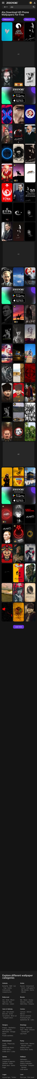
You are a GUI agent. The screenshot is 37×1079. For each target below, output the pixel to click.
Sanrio (32, 990)
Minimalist (5, 1031)
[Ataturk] (7, 76)
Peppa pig (10, 1043)
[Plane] (18, 276)
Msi (21, 1000)
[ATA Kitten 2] (7, 333)
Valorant (5, 1063)
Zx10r (11, 1014)
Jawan (12, 1004)
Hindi (7, 1000)
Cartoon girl (25, 1031)
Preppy (4, 1027)
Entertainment (6, 1041)
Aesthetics (11, 1027)
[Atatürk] (30, 31)
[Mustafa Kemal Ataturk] (7, 392)
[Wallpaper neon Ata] (7, 114)
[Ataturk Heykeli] (30, 353)
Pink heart (30, 1077)
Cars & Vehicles (7, 1009)
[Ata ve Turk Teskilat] (18, 514)
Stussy (31, 1000)
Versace (22, 1002)
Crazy (29, 1045)
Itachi (23, 988)
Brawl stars (6, 1065)
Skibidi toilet (24, 1043)
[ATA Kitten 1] (7, 412)
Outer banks (6, 1049)
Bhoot (12, 1000)
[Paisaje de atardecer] (7, 592)
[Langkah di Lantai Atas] (30, 573)
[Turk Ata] (18, 31)
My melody (25, 990)
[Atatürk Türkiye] (18, 153)
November (23, 1065)
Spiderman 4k (25, 1020)
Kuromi (22, 986)
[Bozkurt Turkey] (7, 192)
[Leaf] (7, 31)
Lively (4, 1043)
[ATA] (7, 573)
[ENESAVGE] (30, 333)
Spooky (23, 1067)
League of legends (8, 1061)
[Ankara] (18, 373)
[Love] (7, 612)
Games (4, 1056)
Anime (22, 983)
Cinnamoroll (30, 986)
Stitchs (29, 1012)
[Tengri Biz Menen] (7, 373)
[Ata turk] (7, 153)
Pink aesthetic (7, 1029)
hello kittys (23, 1004)
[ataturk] (7, 353)
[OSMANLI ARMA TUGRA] (18, 612)
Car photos (6, 1016)
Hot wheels (10, 1012)
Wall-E (4, 1045)
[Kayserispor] (18, 476)
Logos (4, 1074)
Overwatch (6, 1059)
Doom (11, 1063)
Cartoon (22, 1012)
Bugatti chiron (8, 1018)
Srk (3, 1000)
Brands (22, 997)
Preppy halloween (26, 1063)
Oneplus (31, 1004)
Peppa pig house (8, 1047)
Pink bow (23, 1077)
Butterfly (5, 986)
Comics (22, 1009)
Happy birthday (25, 1061)
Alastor (23, 992)
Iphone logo (6, 1077)
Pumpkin (31, 1065)
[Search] (34, 7)
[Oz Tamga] (30, 373)
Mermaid (29, 1027)
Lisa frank (23, 1033)
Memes (32, 1043)
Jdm (3, 1012)
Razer (25, 1000)
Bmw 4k (5, 1014)
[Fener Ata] (30, 114)
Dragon (22, 1027)
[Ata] (18, 76)
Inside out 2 (6, 1051)
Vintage (12, 1031)
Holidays (23, 1056)
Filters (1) (28, 19)
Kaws (4, 1033)
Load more (18, 627)
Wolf (10, 986)
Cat (14, 986)
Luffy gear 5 (30, 988)
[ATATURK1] (18, 553)
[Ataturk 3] (18, 212)
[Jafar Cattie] (7, 553)
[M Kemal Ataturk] (18, 333)
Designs (5, 1025)
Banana (23, 1045)
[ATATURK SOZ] (30, 514)
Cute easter (24, 1069)
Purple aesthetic (7, 1035)
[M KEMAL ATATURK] (18, 592)
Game (13, 1065)
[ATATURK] (30, 76)
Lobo (32, 1020)
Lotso (13, 1051)
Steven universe (25, 1016)
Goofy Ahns (24, 1049)
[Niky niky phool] (30, 431)
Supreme (30, 1002)
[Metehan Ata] (7, 476)
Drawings (23, 1025)
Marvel (22, 1014)
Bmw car (14, 1016)
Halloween (23, 1059)
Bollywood (5, 997)
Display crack (24, 1047)
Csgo (4, 1067)
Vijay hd (5, 1002)
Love (21, 1074)
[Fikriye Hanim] (30, 592)
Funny (22, 1041)
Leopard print (6, 992)
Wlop (26, 1029)
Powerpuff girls (25, 1018)
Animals (5, 983)
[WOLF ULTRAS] (18, 573)
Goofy (31, 1049)
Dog (5, 988)
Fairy (21, 1029)
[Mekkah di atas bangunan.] (30, 476)
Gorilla (9, 988)
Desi (10, 1002)
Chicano (32, 1029)
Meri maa (5, 1004)
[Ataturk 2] (30, 231)
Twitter (13, 1077)
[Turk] (7, 212)
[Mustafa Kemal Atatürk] (7, 231)
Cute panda (6, 990)
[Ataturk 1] (30, 212)
